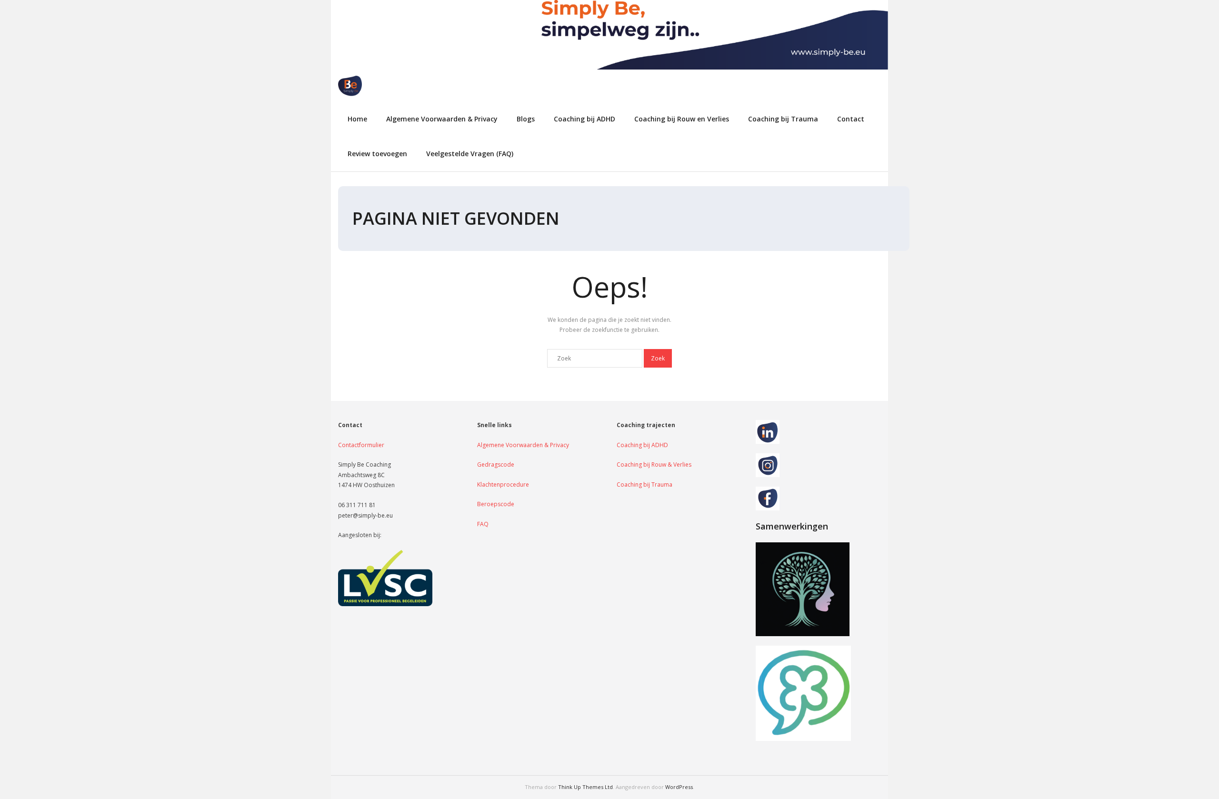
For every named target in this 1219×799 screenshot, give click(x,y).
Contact (850, 118)
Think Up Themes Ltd (585, 786)
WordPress (679, 786)
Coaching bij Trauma (783, 118)
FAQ (483, 524)
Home (357, 118)
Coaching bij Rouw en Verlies (681, 118)
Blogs (526, 118)
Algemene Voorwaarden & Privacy (442, 118)
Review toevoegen (377, 153)
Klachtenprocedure (503, 484)
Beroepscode (495, 504)
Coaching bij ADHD (584, 118)
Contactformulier (361, 445)
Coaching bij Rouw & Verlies (654, 464)
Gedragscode (495, 464)
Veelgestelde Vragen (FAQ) (469, 153)
